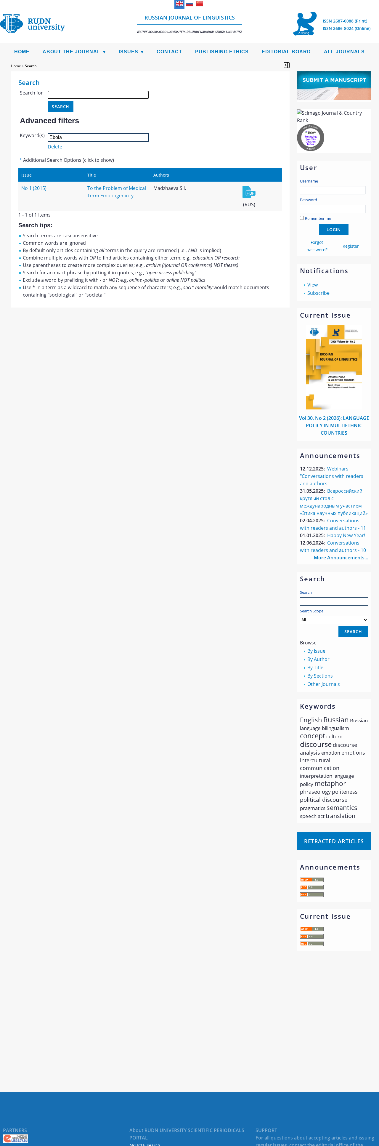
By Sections (320, 676)
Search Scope (311, 611)
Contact (169, 51)
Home (22, 51)
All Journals (344, 51)
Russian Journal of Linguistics (189, 24)
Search (306, 592)
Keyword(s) (32, 135)
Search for (31, 92)
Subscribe (318, 293)
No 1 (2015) (33, 188)
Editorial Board (286, 51)
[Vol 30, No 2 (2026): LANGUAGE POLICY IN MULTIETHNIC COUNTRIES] (334, 407)
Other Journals (323, 684)
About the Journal (71, 51)
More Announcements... (341, 557)
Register (351, 246)
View (312, 284)
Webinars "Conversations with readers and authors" (331, 476)
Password (308, 199)
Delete (55, 146)
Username (309, 181)
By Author (318, 659)
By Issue (316, 651)
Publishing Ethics (222, 51)
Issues (128, 51)
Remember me (318, 218)
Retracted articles (334, 841)
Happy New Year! (346, 535)
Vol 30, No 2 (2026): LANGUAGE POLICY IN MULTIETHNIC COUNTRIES (334, 425)
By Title (315, 667)
